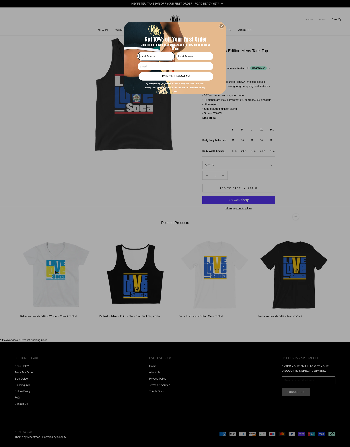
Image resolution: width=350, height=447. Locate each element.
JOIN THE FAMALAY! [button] (176, 76)
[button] (221, 26)
